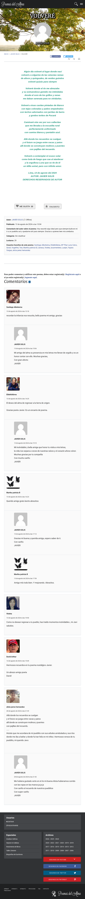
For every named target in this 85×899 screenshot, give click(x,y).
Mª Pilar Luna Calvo (69, 245)
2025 (52, 839)
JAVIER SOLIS (14, 54)
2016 (52, 846)
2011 (47, 850)
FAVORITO (54, 207)
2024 (57, 839)
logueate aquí (31, 277)
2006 (71, 850)
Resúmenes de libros (13, 846)
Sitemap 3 (23, 888)
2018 (71, 843)
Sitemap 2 (14, 888)
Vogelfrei (15, 248)
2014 (62, 846)
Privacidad (32, 888)
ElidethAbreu (55, 245)
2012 (71, 846)
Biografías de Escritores (14, 854)
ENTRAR (11, 821)
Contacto (46, 888)
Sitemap (6, 888)
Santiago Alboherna (42, 245)
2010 (52, 850)
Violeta (47, 248)
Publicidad (7, 890)
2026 (47, 839)
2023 (47, 843)
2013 (67, 846)
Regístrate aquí (72, 274)
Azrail (8, 248)
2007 (67, 850)
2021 (57, 843)
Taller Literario (11, 850)
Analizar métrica (11, 839)
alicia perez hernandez (21, 250)
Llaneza (41, 248)
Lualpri (64, 248)
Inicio (6, 54)
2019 (67, 843)
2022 (52, 843)
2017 (47, 846)
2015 (57, 846)
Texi (21, 248)
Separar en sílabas (12, 843)
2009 (57, 850)
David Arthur (11, 657)
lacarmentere (56, 248)
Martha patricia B (30, 248)
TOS (39, 888)
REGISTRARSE (13, 825)
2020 (62, 843)
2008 (62, 850)
